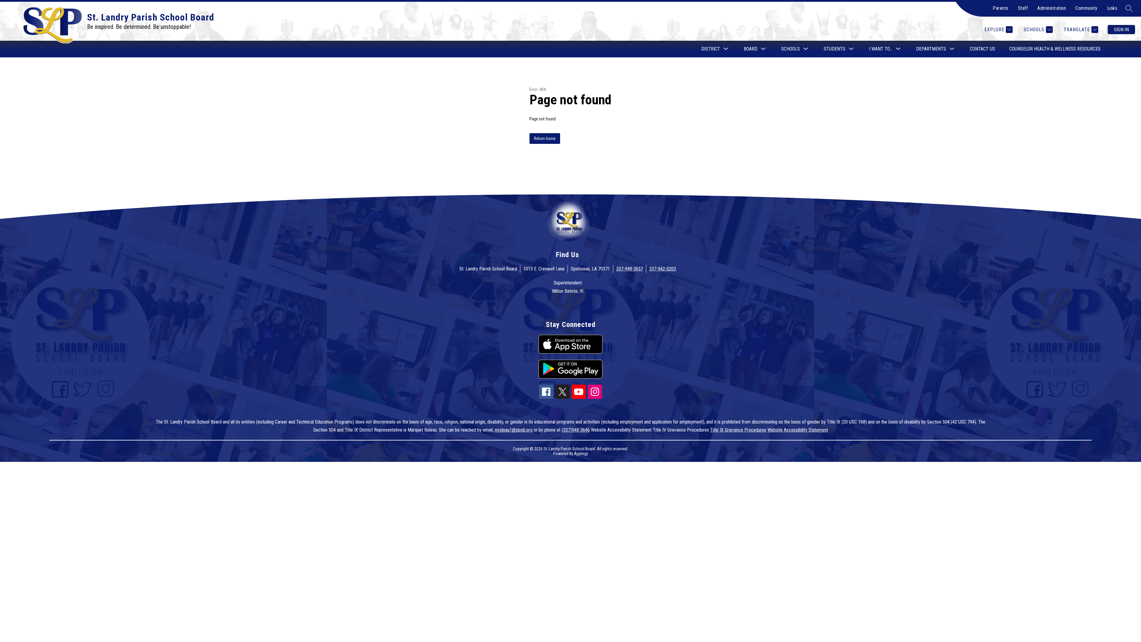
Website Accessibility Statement (798, 430)
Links (1112, 8)
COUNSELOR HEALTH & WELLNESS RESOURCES (1055, 49)
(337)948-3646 (576, 430)
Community (1086, 8)
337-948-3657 (629, 269)
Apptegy (581, 453)
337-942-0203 (662, 269)
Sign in (1121, 29)
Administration (1051, 8)
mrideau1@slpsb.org (513, 430)
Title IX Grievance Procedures (738, 430)
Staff (1023, 8)
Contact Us (982, 49)
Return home (545, 138)
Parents (1000, 8)
